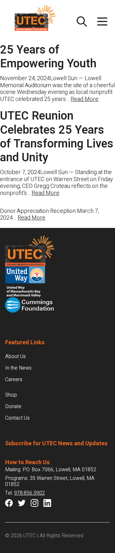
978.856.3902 (29, 493)
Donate (13, 406)
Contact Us (17, 418)
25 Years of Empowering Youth (48, 56)
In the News (18, 368)
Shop (11, 395)
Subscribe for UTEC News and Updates (56, 443)
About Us (15, 356)
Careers (13, 379)
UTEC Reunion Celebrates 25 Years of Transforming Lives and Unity (56, 136)
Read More (84, 99)
